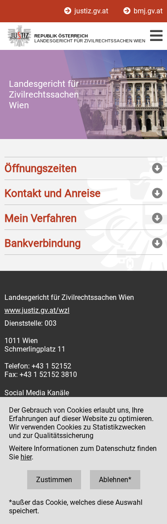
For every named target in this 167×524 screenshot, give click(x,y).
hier (26, 457)
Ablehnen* (115, 479)
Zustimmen (54, 479)
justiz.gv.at (91, 11)
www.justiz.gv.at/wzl (36, 310)
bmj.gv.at (147, 11)
